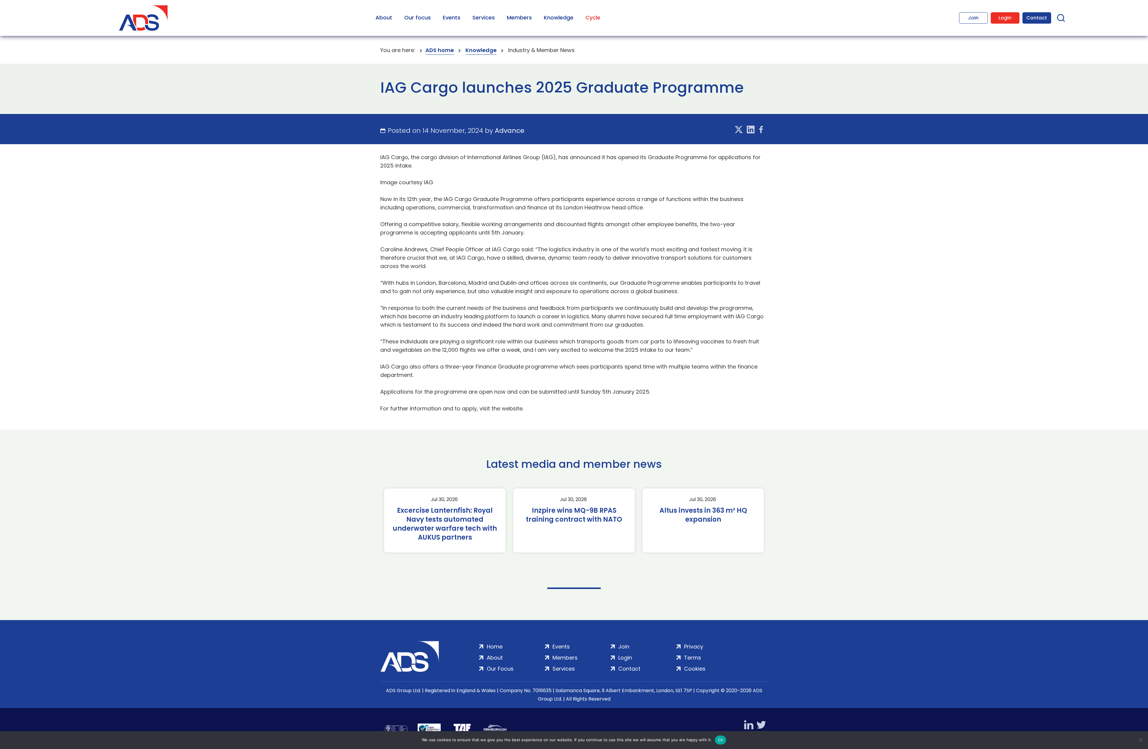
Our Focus (500, 668)
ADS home (439, 50)
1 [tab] (574, 588)
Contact (1036, 17)
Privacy (693, 646)
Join (973, 17)
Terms (692, 657)
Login (1005, 17)
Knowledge (558, 17)
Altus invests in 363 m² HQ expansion (703, 515)
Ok (720, 739)
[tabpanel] (445, 520)
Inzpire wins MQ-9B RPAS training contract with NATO (574, 515)
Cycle (592, 17)
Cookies (695, 668)
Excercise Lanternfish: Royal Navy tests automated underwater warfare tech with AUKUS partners (445, 524)
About (383, 17)
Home (495, 646)
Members (519, 17)
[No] (1141, 740)
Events (451, 17)
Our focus (417, 17)
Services (483, 17)
